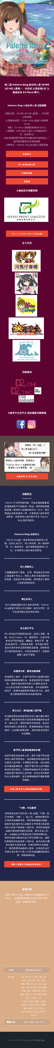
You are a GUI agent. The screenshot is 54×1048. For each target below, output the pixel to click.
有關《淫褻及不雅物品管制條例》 (27, 864)
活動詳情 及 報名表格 (27, 476)
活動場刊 (27, 154)
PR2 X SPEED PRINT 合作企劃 (27, 234)
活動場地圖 (27, 173)
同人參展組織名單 (27, 164)
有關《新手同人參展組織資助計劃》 (27, 789)
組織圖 (27, 181)
